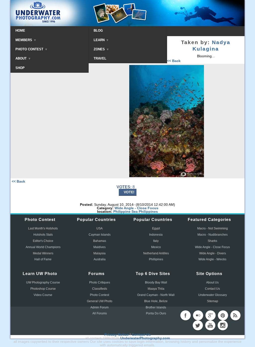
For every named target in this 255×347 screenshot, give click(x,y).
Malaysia (99, 253)
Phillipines (156, 259)
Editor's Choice (43, 241)
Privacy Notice (116, 335)
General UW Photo (99, 301)
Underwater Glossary (212, 295)
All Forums (99, 313)
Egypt (156, 228)
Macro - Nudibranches (212, 234)
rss (235, 315)
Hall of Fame (43, 259)
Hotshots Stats (43, 234)
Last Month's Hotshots (43, 228)
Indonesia (156, 234)
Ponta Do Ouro (156, 313)
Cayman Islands (100, 234)
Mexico (156, 247)
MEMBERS (24, 40)
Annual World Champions (43, 247)
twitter (198, 325)
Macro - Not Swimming (212, 228)
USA (99, 228)
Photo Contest (99, 295)
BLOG (98, 30)
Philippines (148, 211)
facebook (186, 315)
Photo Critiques (99, 282)
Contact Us (212, 288)
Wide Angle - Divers (212, 253)
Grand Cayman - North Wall (156, 295)
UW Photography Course (43, 282)
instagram (223, 325)
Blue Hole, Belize (156, 301)
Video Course (43, 295)
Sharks (212, 241)
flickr (198, 315)
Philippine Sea (125, 211)
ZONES (100, 49)
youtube (210, 325)
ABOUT (21, 58)
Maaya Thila (156, 288)
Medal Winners (43, 253)
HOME (20, 30)
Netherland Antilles (156, 253)
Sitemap (212, 301)
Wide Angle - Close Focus (136, 208)
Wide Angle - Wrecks (212, 259)
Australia (100, 259)
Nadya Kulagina (211, 45)
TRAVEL (100, 58)
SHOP (20, 68)
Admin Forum (99, 307)
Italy (156, 241)
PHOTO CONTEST (29, 49)
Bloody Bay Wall (156, 282)
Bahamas (99, 241)
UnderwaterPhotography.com (145, 338)
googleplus (210, 315)
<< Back (174, 61)
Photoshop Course (43, 288)
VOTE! (129, 192)
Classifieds (99, 288)
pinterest (223, 315)
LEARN (100, 40)
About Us (212, 282)
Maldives (99, 247)
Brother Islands (156, 307)
